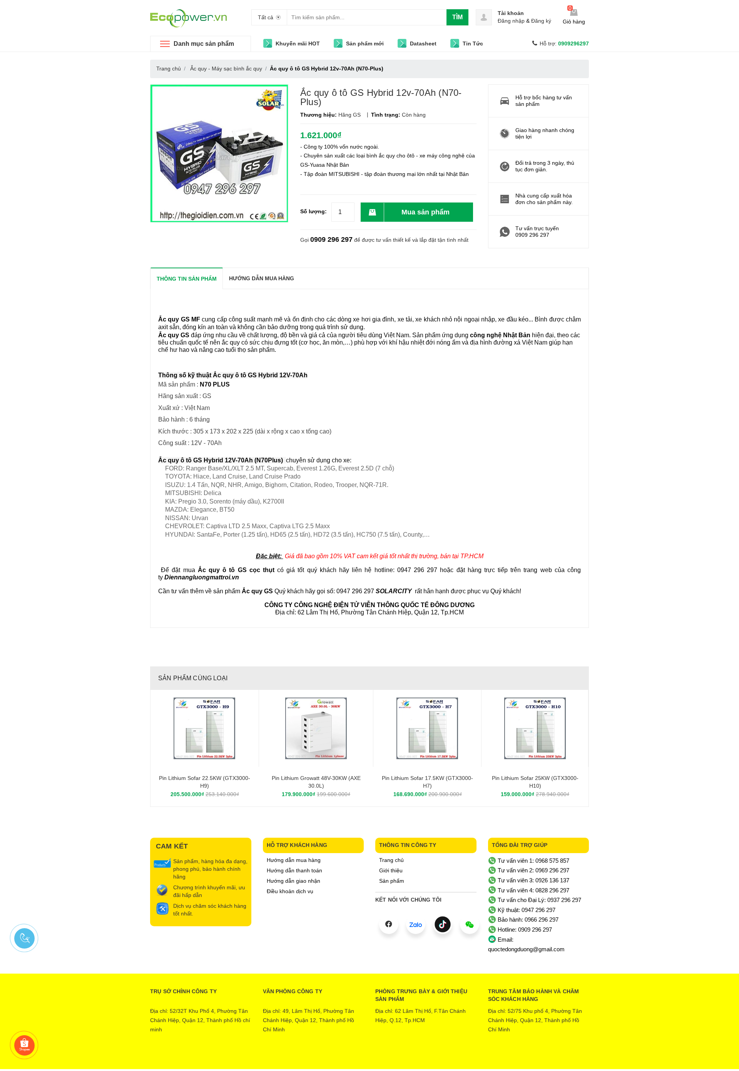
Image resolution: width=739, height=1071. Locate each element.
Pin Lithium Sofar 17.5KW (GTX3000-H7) (427, 782)
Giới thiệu (391, 870)
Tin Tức (473, 43)
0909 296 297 (331, 239)
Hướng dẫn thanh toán (294, 870)
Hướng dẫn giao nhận (293, 881)
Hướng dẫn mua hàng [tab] (261, 278)
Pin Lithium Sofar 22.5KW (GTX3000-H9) (204, 782)
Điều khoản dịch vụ (290, 891)
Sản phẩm (391, 881)
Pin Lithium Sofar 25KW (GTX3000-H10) (535, 782)
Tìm (457, 17)
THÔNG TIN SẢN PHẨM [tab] (187, 279)
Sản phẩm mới (365, 43)
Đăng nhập (511, 21)
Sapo (401, 1057)
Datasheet (423, 43)
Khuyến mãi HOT (298, 43)
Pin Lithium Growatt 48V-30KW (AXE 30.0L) (316, 782)
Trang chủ (391, 860)
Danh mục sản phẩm (204, 43)
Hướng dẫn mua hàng (294, 860)
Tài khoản (511, 13)
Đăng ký (541, 21)
